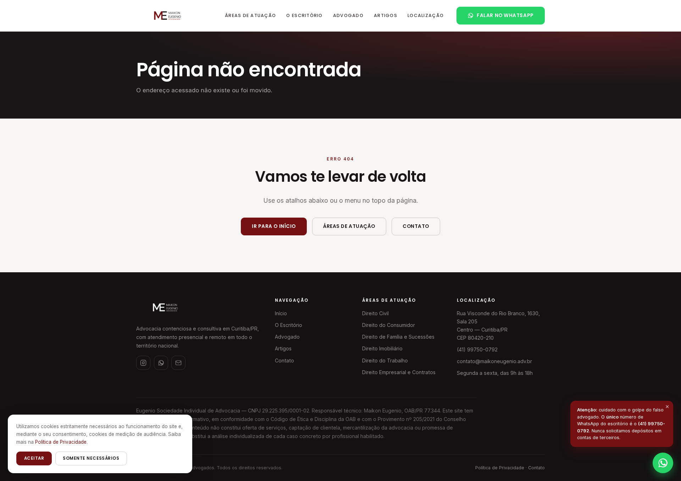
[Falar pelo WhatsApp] (663, 463)
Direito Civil (375, 313)
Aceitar (34, 458)
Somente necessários (91, 458)
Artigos (385, 15)
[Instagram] (143, 363)
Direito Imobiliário (382, 348)
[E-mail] (178, 363)
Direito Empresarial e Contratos (399, 372)
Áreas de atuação (349, 226)
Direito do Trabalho (385, 360)
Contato (416, 226)
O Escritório (304, 15)
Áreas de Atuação (250, 15)
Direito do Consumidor (388, 325)
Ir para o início (274, 226)
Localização (426, 15)
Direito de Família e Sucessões (398, 337)
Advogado (348, 15)
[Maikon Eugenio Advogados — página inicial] (167, 15)
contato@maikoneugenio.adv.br (494, 361)
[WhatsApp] (161, 363)
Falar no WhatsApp (505, 15)
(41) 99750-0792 (477, 349)
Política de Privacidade (499, 467)
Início (281, 313)
